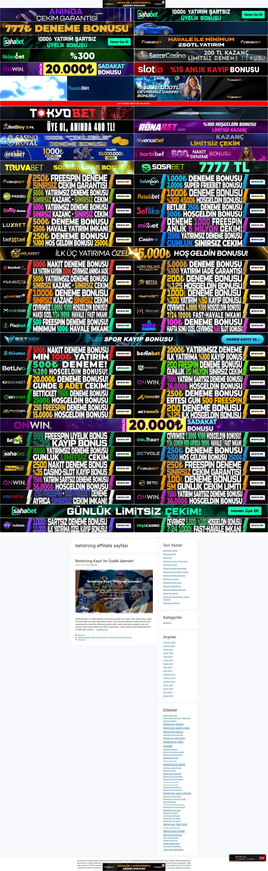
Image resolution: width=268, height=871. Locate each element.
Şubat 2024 (168, 696)
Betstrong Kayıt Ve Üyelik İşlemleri (104, 561)
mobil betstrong (126, 637)
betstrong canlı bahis (174, 738)
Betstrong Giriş (169, 554)
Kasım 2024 (168, 664)
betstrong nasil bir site (172, 790)
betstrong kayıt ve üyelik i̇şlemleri (108, 637)
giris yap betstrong (171, 838)
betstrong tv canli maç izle (174, 807)
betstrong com (170, 757)
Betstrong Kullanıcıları (172, 583)
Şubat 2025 (168, 653)
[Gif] (134, 253)
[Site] (67, 181)
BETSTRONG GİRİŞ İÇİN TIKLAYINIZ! (134, 103)
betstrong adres (170, 721)
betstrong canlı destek (173, 744)
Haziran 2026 (169, 646)
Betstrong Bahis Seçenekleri (175, 568)
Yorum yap (81, 639)
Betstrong (81, 635)
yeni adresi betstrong (172, 846)
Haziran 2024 (169, 682)
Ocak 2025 (167, 657)
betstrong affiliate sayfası (87, 637)
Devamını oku (102, 630)
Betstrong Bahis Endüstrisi (174, 576)
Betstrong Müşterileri (172, 586)
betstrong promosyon (172, 796)
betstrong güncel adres (173, 777)
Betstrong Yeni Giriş (175, 824)
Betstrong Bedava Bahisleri (174, 590)
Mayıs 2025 (168, 650)
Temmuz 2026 (169, 642)
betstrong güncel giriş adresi (171, 782)
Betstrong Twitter (170, 813)
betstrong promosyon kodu (174, 799)
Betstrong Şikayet (172, 835)
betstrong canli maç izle (173, 735)
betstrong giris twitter (172, 768)
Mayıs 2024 (168, 685)
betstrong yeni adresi (172, 821)
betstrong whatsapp (171, 816)
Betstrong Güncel (172, 773)
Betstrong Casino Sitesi (173, 755)
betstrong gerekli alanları (170, 761)
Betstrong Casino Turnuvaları (175, 561)
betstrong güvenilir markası (170, 785)
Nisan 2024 (168, 689)
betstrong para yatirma (177, 793)
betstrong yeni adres (171, 818)
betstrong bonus (173, 731)
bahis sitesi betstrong (172, 718)
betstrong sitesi (169, 802)
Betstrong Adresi (170, 551)
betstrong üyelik (174, 831)
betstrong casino (170, 749)
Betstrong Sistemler (171, 603)
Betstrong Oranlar (170, 593)
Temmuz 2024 (169, 678)
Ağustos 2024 (169, 674)
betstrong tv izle (171, 810)
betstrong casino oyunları (173, 752)
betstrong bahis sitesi (176, 727)
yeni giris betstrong (173, 849)
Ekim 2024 (167, 667)
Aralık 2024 (168, 660)
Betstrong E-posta (171, 579)
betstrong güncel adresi (173, 779)
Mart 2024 (167, 692)
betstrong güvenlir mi (172, 787)
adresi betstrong (170, 716)
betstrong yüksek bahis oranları (171, 828)
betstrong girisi (174, 764)
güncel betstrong (170, 840)
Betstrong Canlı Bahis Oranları (175, 572)
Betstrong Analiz (170, 565)
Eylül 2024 (167, 671)
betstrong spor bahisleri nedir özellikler (173, 804)
